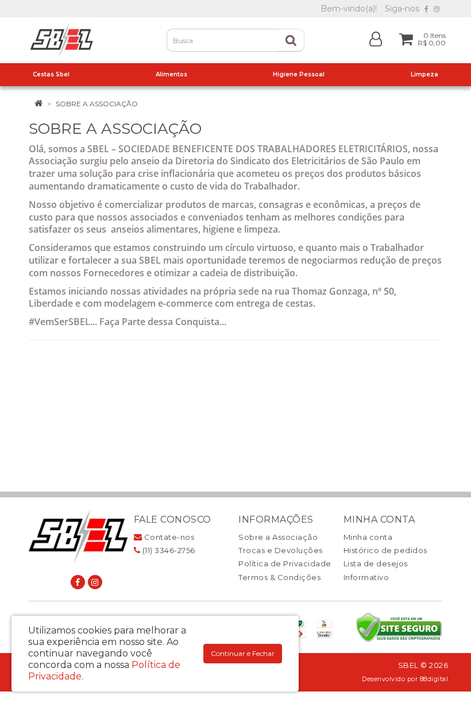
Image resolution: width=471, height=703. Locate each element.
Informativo (366, 577)
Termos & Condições (279, 577)
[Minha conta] (375, 38)
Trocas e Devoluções (280, 550)
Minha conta (368, 537)
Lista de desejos (375, 563)
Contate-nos (168, 537)
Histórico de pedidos (385, 550)
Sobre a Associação (97, 103)
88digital (434, 679)
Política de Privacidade (284, 563)
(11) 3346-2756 (167, 550)
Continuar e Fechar (243, 653)
